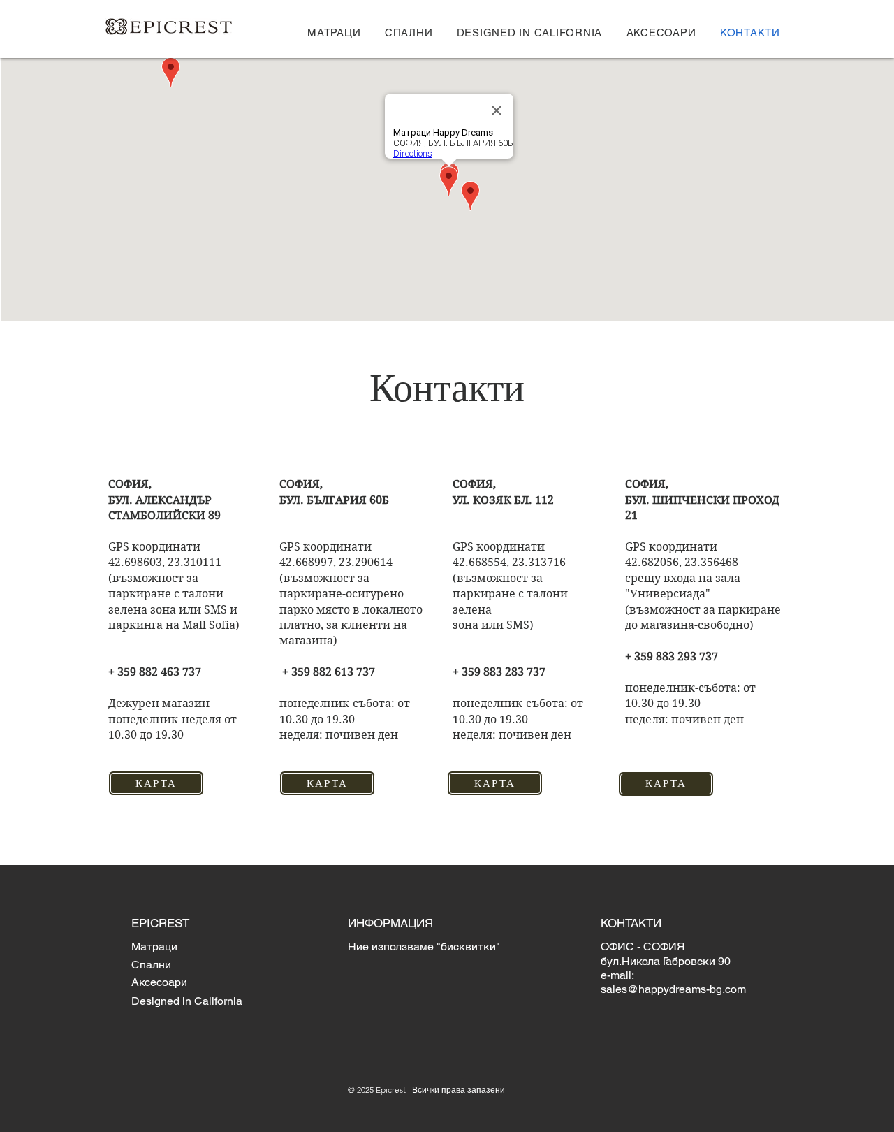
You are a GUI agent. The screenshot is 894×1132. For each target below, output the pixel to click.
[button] (334, 32)
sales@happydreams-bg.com (673, 989)
